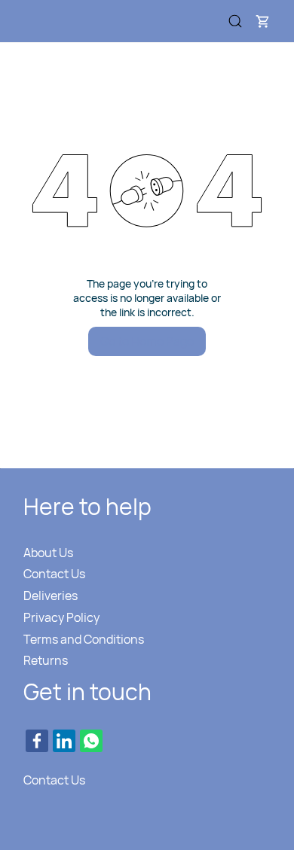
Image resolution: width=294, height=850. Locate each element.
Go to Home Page (147, 341)
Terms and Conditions (83, 639)
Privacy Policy (61, 617)
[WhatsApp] (91, 741)
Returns (45, 660)
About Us (48, 552)
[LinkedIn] (64, 741)
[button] (262, 21)
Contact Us (54, 573)
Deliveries (50, 595)
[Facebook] (37, 741)
